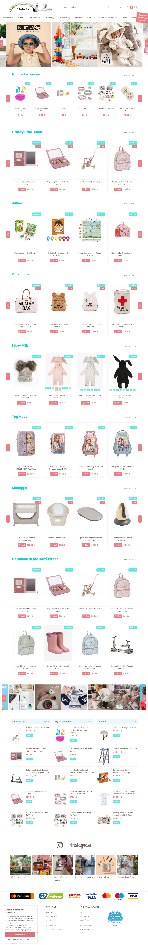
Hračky (20, 17)
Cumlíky (91, 17)
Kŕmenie (78, 17)
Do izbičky (49, 17)
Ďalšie (124, 17)
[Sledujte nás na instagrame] (74, 853)
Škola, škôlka (34, 17)
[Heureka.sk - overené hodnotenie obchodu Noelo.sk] (115, 925)
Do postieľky (64, 17)
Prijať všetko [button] (19, 934)
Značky (135, 17)
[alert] (19, 924)
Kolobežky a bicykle (108, 17)
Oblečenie (8, 17)
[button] (20, 939)
